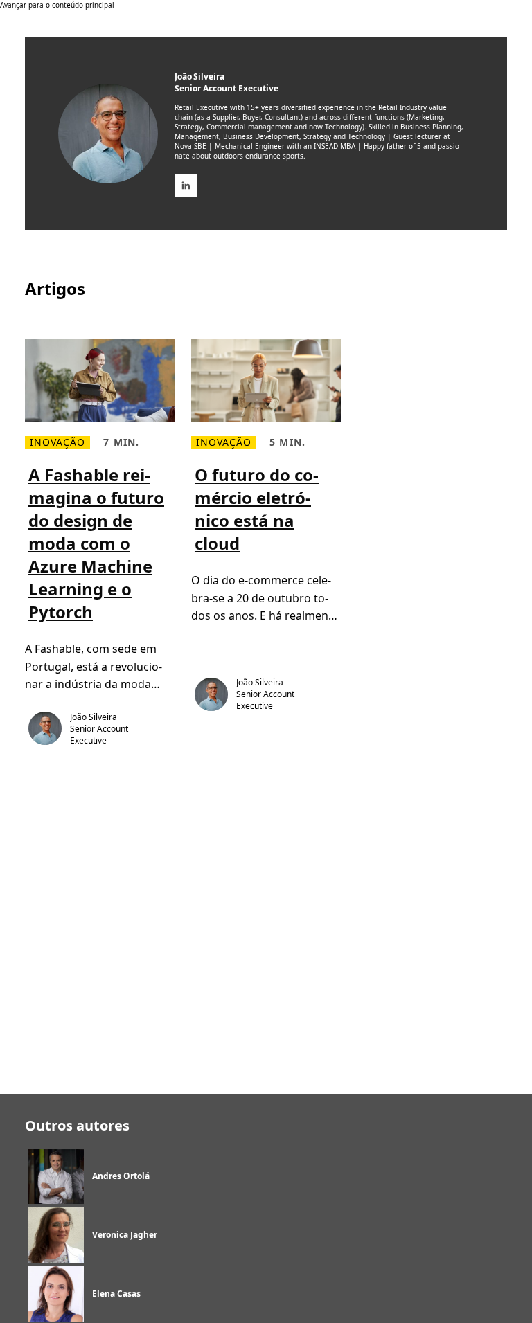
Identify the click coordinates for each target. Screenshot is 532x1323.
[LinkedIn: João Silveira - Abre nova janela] (186, 185)
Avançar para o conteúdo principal (57, 5)
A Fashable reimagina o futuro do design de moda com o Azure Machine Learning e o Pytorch (96, 543)
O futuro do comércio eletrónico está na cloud (257, 509)
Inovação (57, 442)
